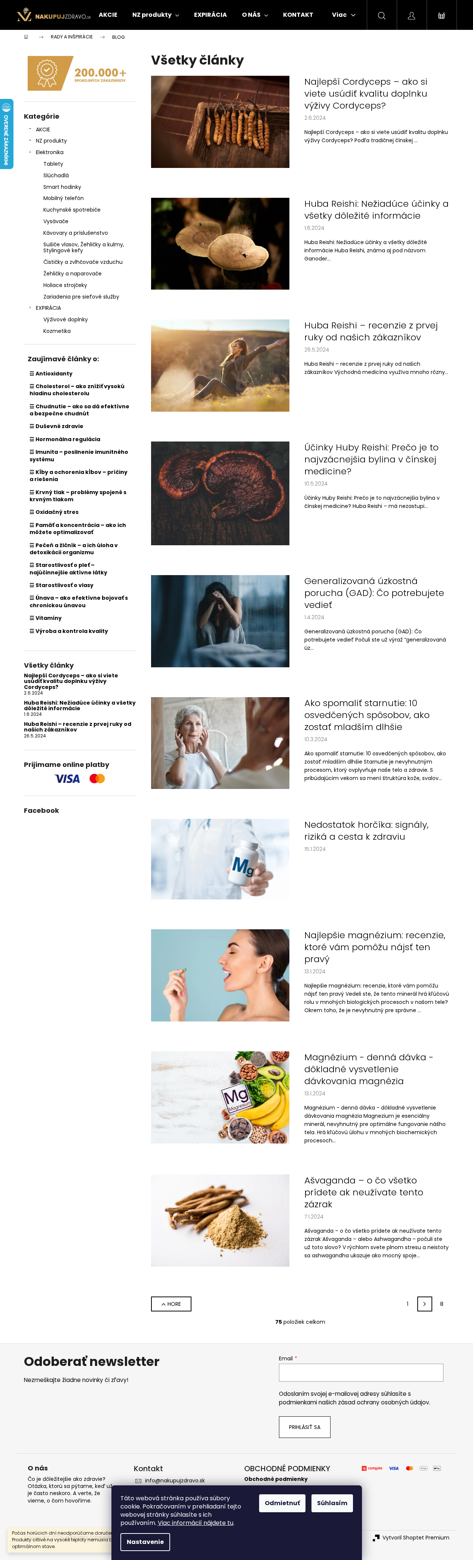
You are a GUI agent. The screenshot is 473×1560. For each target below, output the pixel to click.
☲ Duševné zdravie (56, 426)
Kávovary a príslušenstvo (75, 233)
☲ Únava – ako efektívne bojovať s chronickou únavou (79, 601)
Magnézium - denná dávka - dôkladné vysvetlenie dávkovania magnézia (368, 1069)
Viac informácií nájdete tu (195, 1523)
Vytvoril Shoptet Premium (416, 1537)
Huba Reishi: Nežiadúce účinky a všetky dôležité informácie (80, 706)
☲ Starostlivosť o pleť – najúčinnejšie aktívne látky (68, 568)
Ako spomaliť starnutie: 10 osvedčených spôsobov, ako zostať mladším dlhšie (367, 715)
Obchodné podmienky (276, 1479)
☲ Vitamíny (46, 618)
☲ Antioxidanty (51, 373)
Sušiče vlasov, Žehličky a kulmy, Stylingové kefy (83, 248)
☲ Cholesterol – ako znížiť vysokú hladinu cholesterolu (77, 390)
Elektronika (50, 152)
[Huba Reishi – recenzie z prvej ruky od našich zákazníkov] (220, 365)
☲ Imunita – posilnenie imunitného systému (79, 455)
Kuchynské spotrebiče (72, 209)
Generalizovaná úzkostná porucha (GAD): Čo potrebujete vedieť (374, 593)
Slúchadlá (56, 175)
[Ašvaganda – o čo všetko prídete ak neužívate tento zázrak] (220, 1220)
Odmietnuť (282, 1503)
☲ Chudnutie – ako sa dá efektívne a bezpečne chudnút (79, 410)
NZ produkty (51, 140)
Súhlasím (332, 1503)
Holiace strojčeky (65, 285)
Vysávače (55, 221)
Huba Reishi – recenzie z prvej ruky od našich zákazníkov (77, 727)
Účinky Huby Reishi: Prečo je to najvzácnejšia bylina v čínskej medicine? (371, 459)
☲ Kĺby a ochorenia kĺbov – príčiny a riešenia (79, 475)
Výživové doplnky (65, 319)
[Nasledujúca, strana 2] (424, 1304)
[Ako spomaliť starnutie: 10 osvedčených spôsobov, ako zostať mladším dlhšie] (220, 742)
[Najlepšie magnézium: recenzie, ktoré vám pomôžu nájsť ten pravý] (220, 975)
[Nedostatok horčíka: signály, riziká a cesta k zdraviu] (220, 858)
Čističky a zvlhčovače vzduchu (83, 262)
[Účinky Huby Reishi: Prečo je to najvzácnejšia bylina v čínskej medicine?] (220, 493)
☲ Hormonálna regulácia (65, 439)
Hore (174, 1304)
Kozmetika (57, 331)
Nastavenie (145, 1542)
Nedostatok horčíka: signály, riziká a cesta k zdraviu (366, 831)
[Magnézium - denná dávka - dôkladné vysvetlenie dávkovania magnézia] (220, 1097)
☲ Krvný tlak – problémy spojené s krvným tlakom (78, 496)
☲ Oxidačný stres (54, 512)
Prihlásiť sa (304, 1427)
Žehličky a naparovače (72, 273)
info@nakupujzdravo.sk (175, 1480)
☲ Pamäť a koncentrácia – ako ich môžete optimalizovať (78, 528)
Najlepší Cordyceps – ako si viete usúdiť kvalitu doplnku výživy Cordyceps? (71, 681)
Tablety (53, 164)
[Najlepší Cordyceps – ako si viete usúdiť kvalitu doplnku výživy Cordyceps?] (220, 121)
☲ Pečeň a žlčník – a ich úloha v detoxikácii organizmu (74, 549)
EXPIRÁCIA (48, 308)
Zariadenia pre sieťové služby (81, 296)
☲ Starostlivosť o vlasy (61, 585)
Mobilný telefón (63, 198)
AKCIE (43, 129)
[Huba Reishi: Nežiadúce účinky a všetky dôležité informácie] (220, 243)
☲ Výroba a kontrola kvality (69, 631)
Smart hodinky (62, 187)
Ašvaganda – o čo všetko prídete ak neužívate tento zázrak (363, 1192)
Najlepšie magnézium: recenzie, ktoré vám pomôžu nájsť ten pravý (374, 947)
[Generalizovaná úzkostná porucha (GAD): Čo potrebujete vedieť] (220, 620)
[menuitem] (108, 15)
